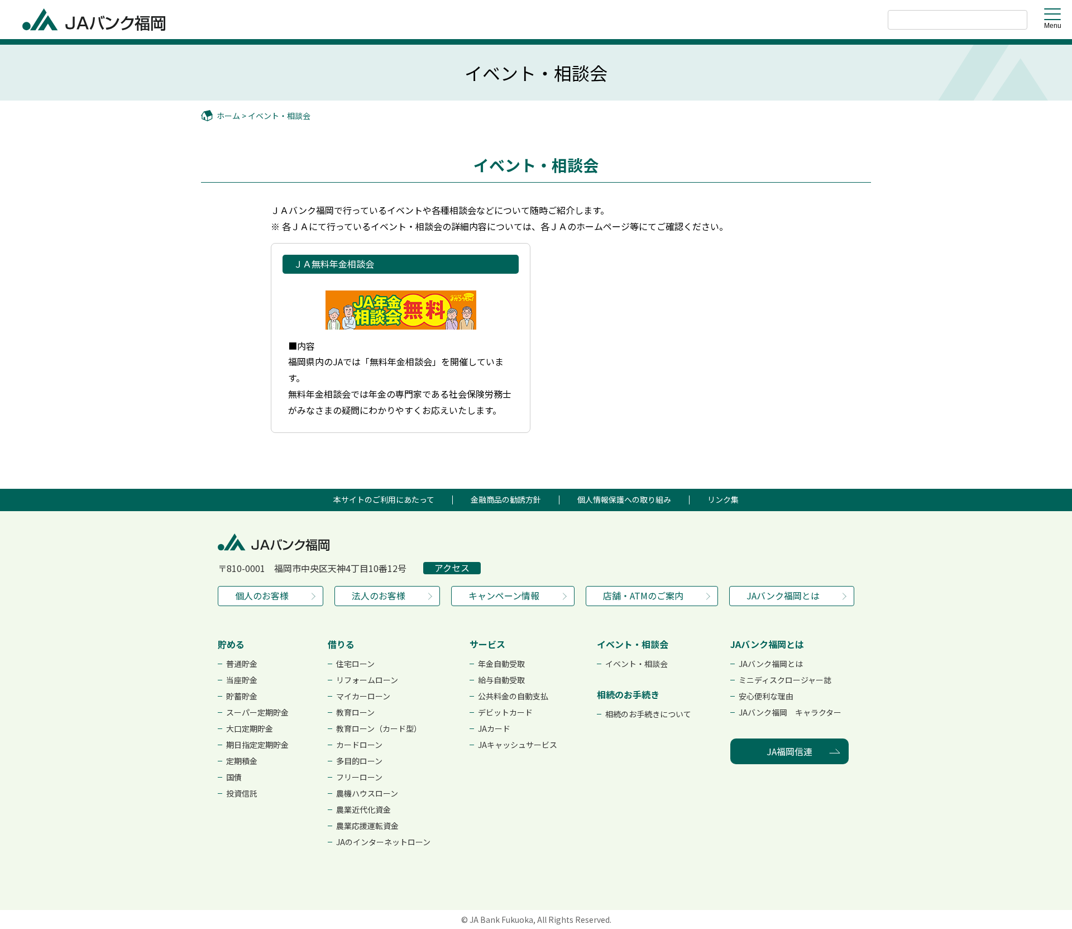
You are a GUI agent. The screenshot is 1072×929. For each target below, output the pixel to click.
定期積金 (241, 760)
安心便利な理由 (766, 696)
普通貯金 (241, 663)
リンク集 (723, 499)
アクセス (452, 568)
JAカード (494, 728)
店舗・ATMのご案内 (643, 595)
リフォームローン (367, 679)
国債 (234, 777)
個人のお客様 (262, 595)
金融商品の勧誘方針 (506, 499)
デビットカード (505, 712)
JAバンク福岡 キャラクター (790, 712)
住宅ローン (355, 663)
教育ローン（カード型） (379, 728)
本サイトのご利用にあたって (383, 499)
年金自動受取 (501, 663)
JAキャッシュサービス (517, 744)
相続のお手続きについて (648, 714)
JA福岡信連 (789, 751)
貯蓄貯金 (241, 696)
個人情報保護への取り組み (624, 499)
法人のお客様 (378, 595)
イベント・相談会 (279, 115)
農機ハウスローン (367, 793)
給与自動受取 (501, 679)
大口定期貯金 (249, 728)
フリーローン (359, 777)
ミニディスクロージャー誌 (785, 679)
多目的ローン (359, 760)
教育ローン (355, 712)
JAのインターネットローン (383, 841)
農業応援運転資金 (367, 825)
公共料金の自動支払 (513, 696)
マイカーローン (363, 696)
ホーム (228, 115)
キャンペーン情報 (503, 595)
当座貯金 (241, 679)
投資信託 (241, 793)
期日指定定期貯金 (257, 744)
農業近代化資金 (363, 809)
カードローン (359, 744)
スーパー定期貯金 (257, 712)
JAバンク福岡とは (783, 595)
